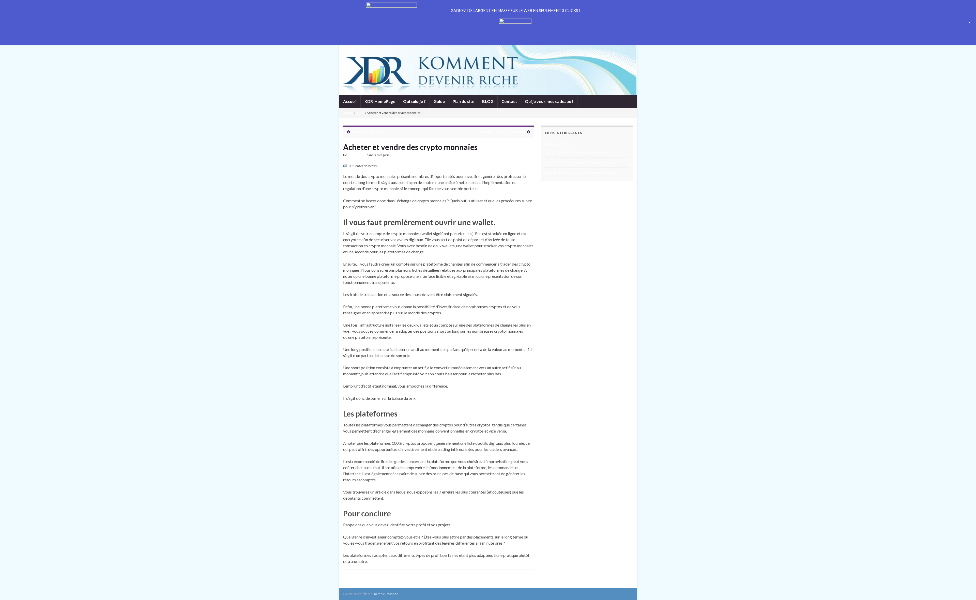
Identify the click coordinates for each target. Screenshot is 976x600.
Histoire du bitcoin (366, 132)
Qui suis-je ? (414, 101)
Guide (439, 101)
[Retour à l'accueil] (488, 70)
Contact (509, 101)
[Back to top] (964, 588)
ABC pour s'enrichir (560, 143)
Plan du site (463, 101)
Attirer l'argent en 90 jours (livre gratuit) (576, 153)
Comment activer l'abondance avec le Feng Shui (582, 162)
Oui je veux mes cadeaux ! (549, 101)
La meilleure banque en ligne (502, 132)
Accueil (350, 101)
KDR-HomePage (379, 101)
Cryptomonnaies (401, 155)
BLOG (488, 101)
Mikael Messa (356, 155)
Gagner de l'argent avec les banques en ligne (580, 172)
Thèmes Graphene (385, 594)
